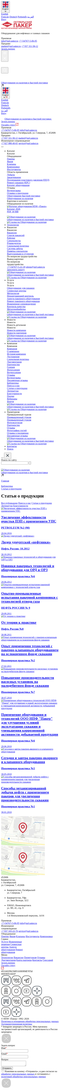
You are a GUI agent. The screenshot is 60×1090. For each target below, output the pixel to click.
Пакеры (5, 936)
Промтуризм (30, 957)
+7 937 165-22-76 (9, 931)
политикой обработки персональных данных (23, 1076)
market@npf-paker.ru (11, 46)
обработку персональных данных (18, 1074)
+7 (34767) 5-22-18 (16, 267)
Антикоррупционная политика (16, 1024)
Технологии (7, 957)
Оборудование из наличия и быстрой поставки (28, 119)
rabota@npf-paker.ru (35, 267)
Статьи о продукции (41, 503)
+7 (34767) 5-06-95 (28, 41)
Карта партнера (24, 960)
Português (22, 17)
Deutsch (13, 17)
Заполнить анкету (16, 269)
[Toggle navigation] (2, 146)
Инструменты (32, 936)
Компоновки (46, 936)
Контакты (37, 960)
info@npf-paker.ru (9, 41)
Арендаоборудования (9, 948)
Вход (3, 19)
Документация (8, 960)
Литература (7, 505)
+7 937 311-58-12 (29, 46)
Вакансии (18, 957)
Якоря (12, 936)
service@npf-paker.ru (28, 143)
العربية (30, 17)
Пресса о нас (24, 503)
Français (5, 17)
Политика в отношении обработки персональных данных (30, 1021)
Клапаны (20, 936)
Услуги (4, 941)
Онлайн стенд (8, 125)
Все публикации (9, 503)
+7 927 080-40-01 (9, 143)
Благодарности (20, 505)
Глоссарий (48, 960)
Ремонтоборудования (12, 950)
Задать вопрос (8, 49)
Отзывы (41, 957)
